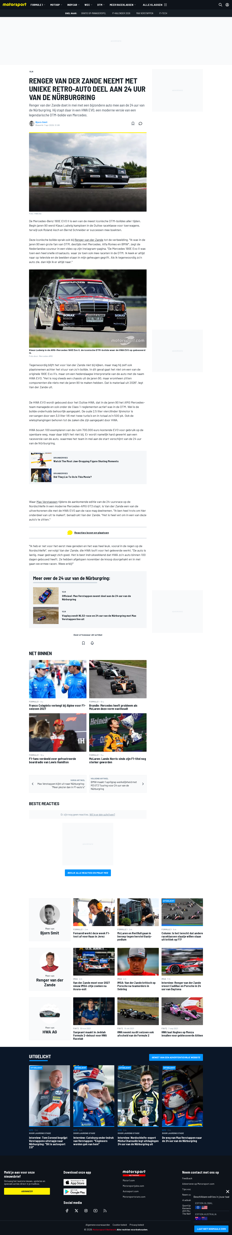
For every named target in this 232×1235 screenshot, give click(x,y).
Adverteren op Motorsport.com (198, 1183)
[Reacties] (141, 123)
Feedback (187, 1178)
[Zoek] (220, 4)
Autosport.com (131, 1191)
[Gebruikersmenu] (227, 4)
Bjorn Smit (41, 122)
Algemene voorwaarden (98, 1224)
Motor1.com (129, 1180)
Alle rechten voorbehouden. (132, 1229)
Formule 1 (37, 4)
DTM (99, 4)
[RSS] (105, 1210)
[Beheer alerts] (92, 643)
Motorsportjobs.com (133, 1185)
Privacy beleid (137, 1224)
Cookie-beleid (120, 1224)
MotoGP (55, 4)
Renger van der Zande (89, 240)
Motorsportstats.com (134, 1196)
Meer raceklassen (121, 4)
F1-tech (163, 13)
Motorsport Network (104, 1229)
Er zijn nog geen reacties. (88, 814)
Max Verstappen (144, 13)
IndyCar (72, 4)
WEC (87, 4)
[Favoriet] (133, 123)
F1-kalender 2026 (121, 13)
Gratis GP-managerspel (93, 13)
